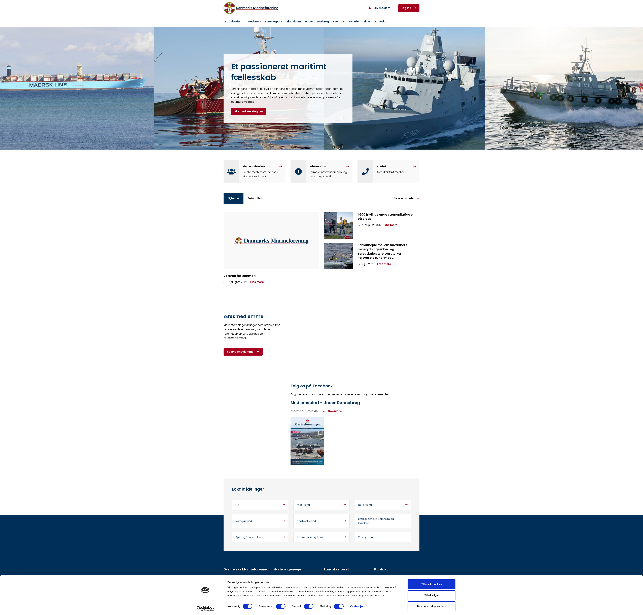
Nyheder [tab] (233, 198)
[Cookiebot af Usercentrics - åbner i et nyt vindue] (205, 608)
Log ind (406, 8)
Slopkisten (294, 21)
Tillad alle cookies (431, 584)
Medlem (253, 21)
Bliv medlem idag (246, 111)
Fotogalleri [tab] (255, 198)
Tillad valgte (431, 595)
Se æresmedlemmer (241, 351)
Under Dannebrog (317, 21)
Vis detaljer (356, 606)
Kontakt (380, 21)
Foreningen (272, 21)
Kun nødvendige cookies (431, 606)
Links (367, 21)
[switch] (280, 606)
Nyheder (354, 21)
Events (337, 21)
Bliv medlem (382, 8)
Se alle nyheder (404, 198)
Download (335, 411)
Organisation (232, 21)
